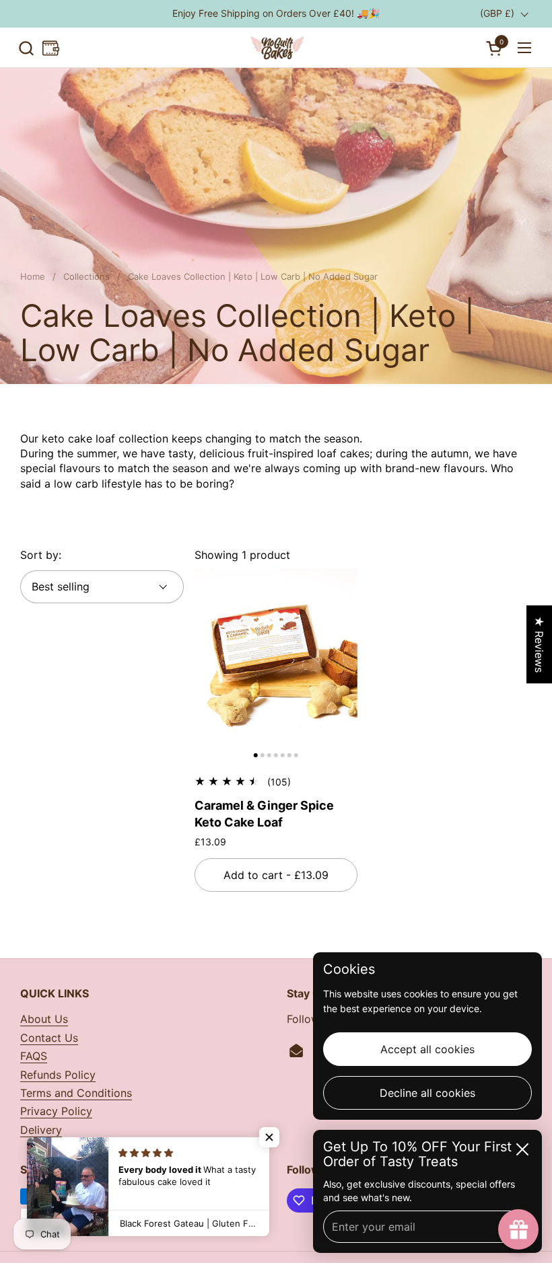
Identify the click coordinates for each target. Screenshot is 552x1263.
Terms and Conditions (76, 1093)
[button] (26, 48)
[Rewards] (50, 48)
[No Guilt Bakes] (276, 47)
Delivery (41, 1130)
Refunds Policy (58, 1074)
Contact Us (49, 1037)
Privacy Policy (56, 1111)
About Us (44, 1019)
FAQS (33, 1056)
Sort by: (40, 555)
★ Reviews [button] (539, 644)
